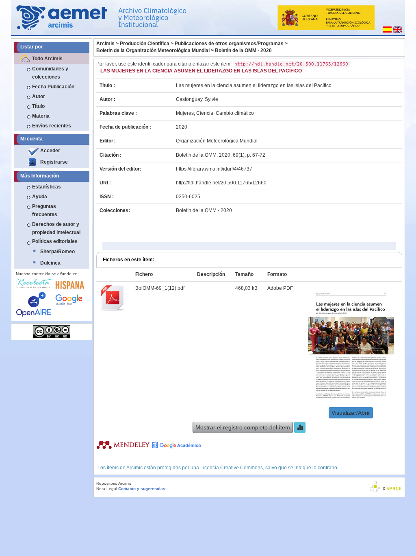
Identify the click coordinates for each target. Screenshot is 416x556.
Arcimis (105, 43)
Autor (38, 96)
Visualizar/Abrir (351, 412)
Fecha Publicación (53, 87)
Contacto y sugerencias (141, 488)
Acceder (50, 150)
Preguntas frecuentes (44, 210)
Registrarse (54, 162)
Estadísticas (46, 187)
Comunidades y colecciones (50, 73)
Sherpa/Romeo (57, 251)
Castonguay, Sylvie (197, 99)
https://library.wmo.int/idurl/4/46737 (214, 169)
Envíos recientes (51, 126)
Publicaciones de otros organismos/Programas (229, 43)
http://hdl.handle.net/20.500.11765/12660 (221, 183)
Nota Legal (106, 488)
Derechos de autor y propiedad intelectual (56, 228)
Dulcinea (50, 263)
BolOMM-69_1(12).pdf (159, 288)
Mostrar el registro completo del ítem (242, 427)
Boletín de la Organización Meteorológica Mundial (153, 50)
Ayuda (39, 196)
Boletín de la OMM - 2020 (243, 50)
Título (38, 106)
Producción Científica (144, 43)
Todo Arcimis (47, 58)
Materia (41, 116)
